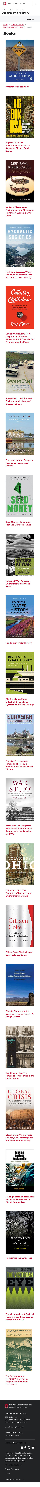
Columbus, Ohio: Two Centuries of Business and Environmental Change (18, 893)
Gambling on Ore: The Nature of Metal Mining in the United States (20, 1076)
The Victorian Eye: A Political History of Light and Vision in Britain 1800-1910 (20, 1317)
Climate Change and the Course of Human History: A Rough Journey (19, 1014)
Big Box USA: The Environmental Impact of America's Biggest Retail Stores (18, 146)
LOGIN (7, 1473)
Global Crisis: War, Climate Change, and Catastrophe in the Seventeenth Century (19, 1137)
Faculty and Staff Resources (15, 1443)
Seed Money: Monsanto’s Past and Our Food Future (18, 523)
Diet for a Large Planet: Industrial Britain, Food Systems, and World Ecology (20, 702)
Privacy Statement (12, 1469)
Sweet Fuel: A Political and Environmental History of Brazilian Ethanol (19, 401)
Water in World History (17, 86)
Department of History (16, 1413)
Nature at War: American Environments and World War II (18, 584)
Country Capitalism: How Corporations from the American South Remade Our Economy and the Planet (20, 337)
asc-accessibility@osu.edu (15, 1460)
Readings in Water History (19, 642)
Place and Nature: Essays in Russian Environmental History (19, 463)
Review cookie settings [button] (13, 1465)
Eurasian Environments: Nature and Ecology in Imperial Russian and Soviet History (19, 765)
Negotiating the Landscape (19, 1257)
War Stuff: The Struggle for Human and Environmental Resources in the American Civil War (19, 829)
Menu (29, 19)
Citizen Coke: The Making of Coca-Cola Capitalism (19, 953)
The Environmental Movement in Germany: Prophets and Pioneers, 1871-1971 (17, 1380)
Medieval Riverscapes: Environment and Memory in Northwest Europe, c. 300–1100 (20, 211)
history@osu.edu (17, 1427)
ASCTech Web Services (28, 1484)
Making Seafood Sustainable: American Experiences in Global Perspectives (20, 1199)
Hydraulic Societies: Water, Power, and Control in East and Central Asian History (19, 275)
